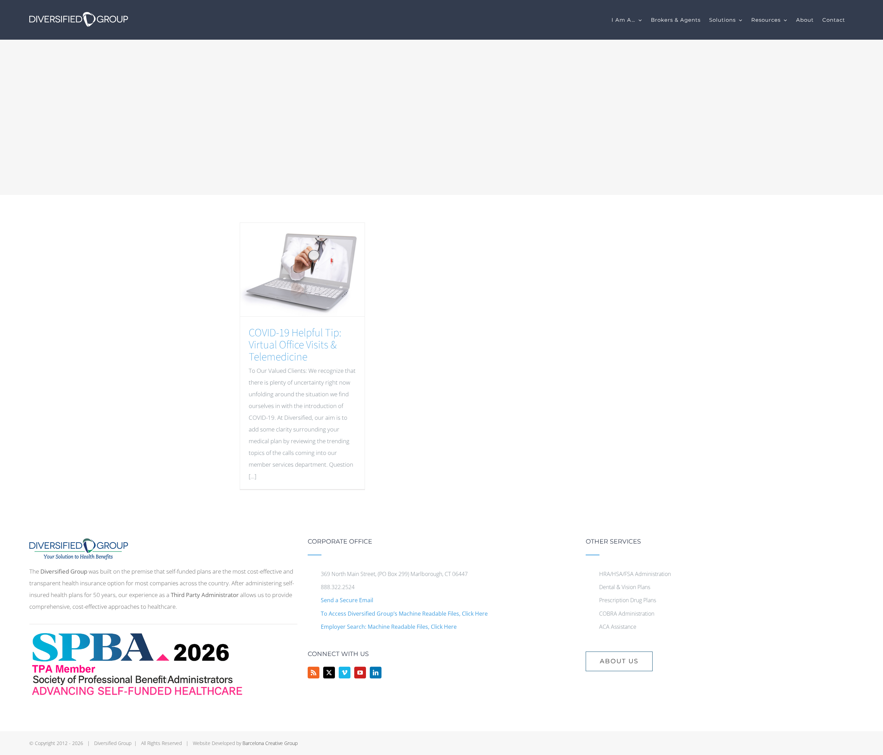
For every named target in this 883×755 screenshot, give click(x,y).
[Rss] (313, 672)
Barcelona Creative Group (270, 743)
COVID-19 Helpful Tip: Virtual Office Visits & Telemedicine (295, 345)
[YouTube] (360, 672)
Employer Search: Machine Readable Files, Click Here (389, 626)
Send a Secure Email (347, 600)
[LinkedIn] (375, 672)
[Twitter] (329, 672)
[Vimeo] (344, 672)
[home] (78, 544)
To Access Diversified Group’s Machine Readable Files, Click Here (404, 613)
